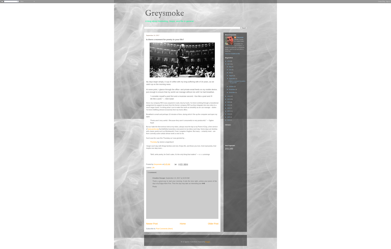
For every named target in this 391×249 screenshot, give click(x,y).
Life (153, 167)
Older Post (213, 223)
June (230, 70)
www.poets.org (153, 129)
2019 (228, 99)
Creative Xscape (159, 178)
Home (183, 223)
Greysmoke (164, 13)
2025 (228, 117)
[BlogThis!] (181, 164)
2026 (228, 120)
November (232, 89)
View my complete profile (232, 54)
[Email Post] (175, 164)
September (232, 79)
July (230, 73)
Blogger (207, 242)
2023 (228, 111)
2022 (228, 108)
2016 (228, 61)
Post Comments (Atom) (164, 229)
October (231, 86)
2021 (228, 105)
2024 (228, 114)
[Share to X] (183, 164)
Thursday (153, 142)
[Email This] (179, 164)
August (231, 75)
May (230, 67)
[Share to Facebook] (185, 164)
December (232, 92)
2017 (228, 64)
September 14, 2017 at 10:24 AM (177, 178)
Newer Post (152, 223)
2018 (228, 96)
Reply (155, 186)
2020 (228, 102)
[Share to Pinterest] (187, 164)
